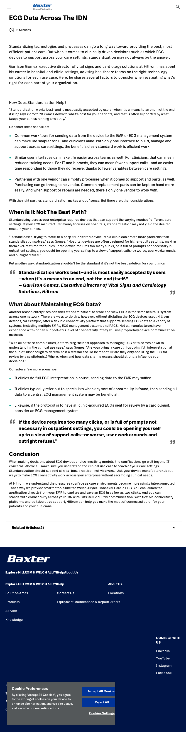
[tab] (178, 7)
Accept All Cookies (102, 691)
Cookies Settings (102, 713)
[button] (31, 586)
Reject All (102, 702)
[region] (61, 703)
